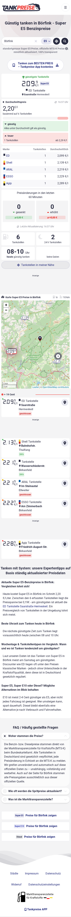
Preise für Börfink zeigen (36, 815)
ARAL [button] (9, 169)
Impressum (32, 873)
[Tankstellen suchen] (64, 41)
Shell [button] (9, 162)
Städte (14, 873)
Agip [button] (9, 183)
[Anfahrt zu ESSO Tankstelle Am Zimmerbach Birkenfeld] (64, 503)
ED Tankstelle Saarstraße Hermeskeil (25, 606)
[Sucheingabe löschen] (36, 41)
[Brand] (21, 7)
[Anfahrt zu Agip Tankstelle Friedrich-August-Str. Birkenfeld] (64, 544)
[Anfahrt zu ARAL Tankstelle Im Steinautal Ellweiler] (64, 483)
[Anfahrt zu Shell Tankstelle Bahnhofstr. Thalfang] (64, 443)
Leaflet (35, 387)
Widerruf (16, 884)
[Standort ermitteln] (56, 41)
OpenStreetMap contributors (55, 387)
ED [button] (8, 155)
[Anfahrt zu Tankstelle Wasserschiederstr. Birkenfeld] (64, 463)
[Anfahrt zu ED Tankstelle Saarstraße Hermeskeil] (64, 402)
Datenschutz (53, 873)
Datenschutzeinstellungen (44, 884)
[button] (40, 340)
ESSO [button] (9, 176)
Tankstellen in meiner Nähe (37, 265)
